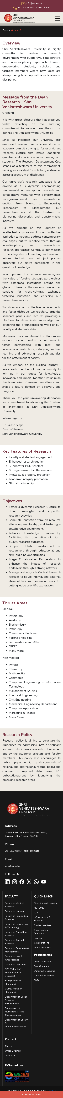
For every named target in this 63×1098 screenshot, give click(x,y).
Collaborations (41, 942)
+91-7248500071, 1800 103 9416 (22, 851)
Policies (38, 938)
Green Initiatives (42, 947)
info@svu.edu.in (13, 866)
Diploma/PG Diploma (44, 970)
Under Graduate (42, 961)
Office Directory (13, 1050)
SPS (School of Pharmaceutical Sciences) (13, 973)
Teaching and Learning (46, 903)
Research (16, 30)
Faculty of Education (15, 964)
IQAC (36, 912)
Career (8, 1046)
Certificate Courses (44, 975)
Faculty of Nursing (14, 911)
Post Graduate (41, 966)
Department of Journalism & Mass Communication (14, 1012)
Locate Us (10, 1055)
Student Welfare (42, 925)
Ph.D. (36, 980)
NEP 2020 (39, 907)
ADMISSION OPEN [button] (31, 1094)
